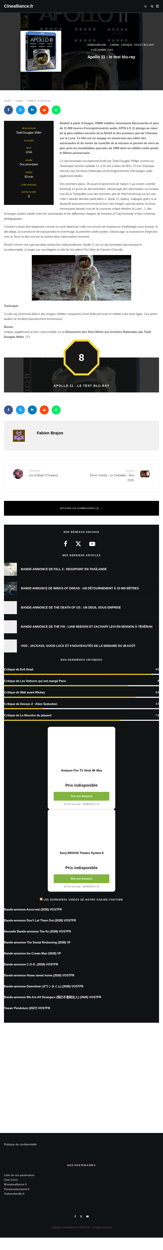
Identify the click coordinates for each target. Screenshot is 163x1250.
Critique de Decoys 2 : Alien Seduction (30, 704)
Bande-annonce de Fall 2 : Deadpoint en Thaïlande (64, 569)
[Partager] (8, 109)
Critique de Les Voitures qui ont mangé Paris (35, 681)
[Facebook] (75, 1216)
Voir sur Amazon (81, 796)
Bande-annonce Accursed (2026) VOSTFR (33, 909)
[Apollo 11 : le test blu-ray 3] (81, 278)
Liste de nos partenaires (19, 1175)
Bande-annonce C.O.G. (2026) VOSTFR (31, 964)
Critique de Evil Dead (18, 669)
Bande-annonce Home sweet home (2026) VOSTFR (39, 975)
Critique (126, 45)
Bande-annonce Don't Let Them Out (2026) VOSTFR (40, 920)
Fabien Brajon (96, 45)
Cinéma (114, 45)
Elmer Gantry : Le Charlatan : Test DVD (112, 475)
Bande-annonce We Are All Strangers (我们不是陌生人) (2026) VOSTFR (52, 997)
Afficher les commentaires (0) (79, 508)
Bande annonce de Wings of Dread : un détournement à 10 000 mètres (80, 588)
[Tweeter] (20, 109)
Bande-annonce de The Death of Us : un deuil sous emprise (71, 607)
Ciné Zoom (11, 1179)
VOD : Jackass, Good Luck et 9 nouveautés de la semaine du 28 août (78, 645)
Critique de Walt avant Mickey (24, 692)
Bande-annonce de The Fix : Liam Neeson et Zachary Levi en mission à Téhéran (86, 626)
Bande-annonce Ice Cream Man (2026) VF (32, 953)
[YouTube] (87, 1216)
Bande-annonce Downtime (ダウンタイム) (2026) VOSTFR (43, 986)
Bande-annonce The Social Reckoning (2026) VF (37, 942)
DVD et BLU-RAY (144, 45)
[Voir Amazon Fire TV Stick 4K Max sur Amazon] (81, 748)
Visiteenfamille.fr (14, 1193)
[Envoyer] (44, 109)
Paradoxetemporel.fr (17, 1189)
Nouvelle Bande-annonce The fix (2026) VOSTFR (37, 931)
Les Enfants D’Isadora (43, 473)
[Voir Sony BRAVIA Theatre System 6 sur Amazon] (81, 830)
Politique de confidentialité (20, 1144)
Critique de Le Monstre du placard (27, 715)
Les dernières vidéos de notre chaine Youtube (83, 899)
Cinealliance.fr (18, 6)
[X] (81, 1216)
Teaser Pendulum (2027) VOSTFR (27, 1008)
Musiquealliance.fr (15, 1184)
